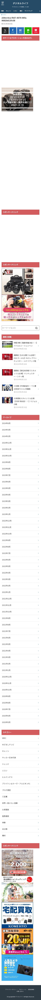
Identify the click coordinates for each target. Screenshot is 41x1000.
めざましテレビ (8, 745)
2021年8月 (6, 625)
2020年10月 (6, 690)
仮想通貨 (5, 816)
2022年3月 (6, 579)
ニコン (15, 11)
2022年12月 (6, 521)
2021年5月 (6, 644)
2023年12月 (6, 443)
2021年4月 (6, 651)
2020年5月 (6, 722)
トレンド (5, 764)
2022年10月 (6, 534)
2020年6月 (6, 716)
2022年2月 (6, 586)
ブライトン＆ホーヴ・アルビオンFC (16, 784)
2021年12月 (6, 599)
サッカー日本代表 (9, 758)
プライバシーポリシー (11, 989)
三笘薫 (4, 797)
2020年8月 (6, 703)
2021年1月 (6, 670)
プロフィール (22, 989)
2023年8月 (6, 469)
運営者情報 (31, 989)
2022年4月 (6, 573)
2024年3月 (6, 430)
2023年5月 (6, 488)
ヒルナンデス (7, 777)
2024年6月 (6, 423)
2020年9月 (6, 696)
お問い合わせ (20, 991)
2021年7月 (6, 631)
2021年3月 (6, 657)
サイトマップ (28, 11)
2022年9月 (6, 540)
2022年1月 (6, 592)
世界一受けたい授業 (10, 803)
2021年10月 (6, 612)
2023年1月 (6, 514)
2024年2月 (6, 436)
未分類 (4, 829)
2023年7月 (6, 475)
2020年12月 (6, 677)
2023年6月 (6, 482)
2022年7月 (6, 553)
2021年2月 (6, 664)
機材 (21, 11)
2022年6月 (6, 560)
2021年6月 (6, 638)
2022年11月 (6, 527)
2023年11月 (6, 449)
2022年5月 (6, 566)
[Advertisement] (20, 65)
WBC (4, 738)
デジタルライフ (20, 3)
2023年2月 (6, 508)
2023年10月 (6, 456)
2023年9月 (6, 462)
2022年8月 (6, 547)
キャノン (8, 11)
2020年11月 (6, 683)
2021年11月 (6, 605)
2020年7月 (6, 709)
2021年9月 (6, 618)
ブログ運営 (6, 790)
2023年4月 (6, 495)
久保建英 (5, 810)
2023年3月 (6, 501)
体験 (2, 11)
